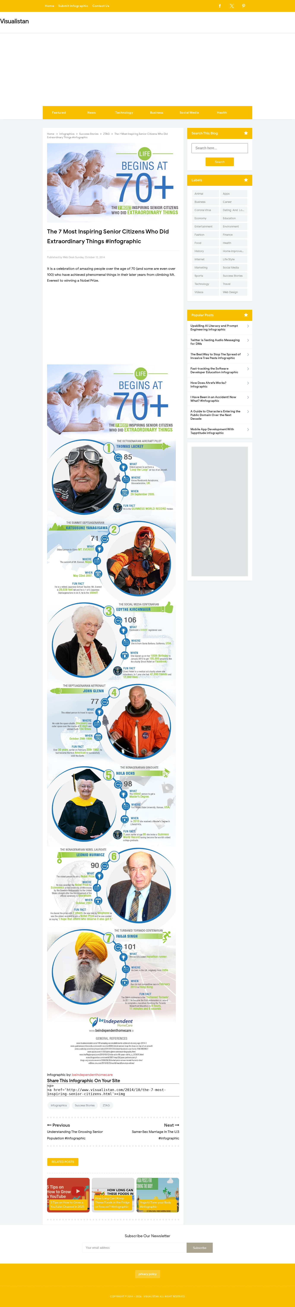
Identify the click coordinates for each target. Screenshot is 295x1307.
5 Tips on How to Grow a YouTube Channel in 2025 (67, 1205)
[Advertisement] (147, 73)
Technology (124, 112)
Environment (231, 226)
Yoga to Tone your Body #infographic (155, 1205)
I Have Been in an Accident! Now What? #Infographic (213, 399)
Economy (200, 218)
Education (229, 218)
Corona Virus (203, 210)
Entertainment (204, 226)
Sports (199, 276)
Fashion (199, 235)
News (91, 112)
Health (222, 112)
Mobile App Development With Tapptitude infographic (212, 431)
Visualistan (151, 1296)
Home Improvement (235, 251)
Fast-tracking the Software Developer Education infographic (214, 370)
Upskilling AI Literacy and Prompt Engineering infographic (214, 327)
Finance (228, 235)
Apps (226, 193)
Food (198, 243)
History (199, 251)
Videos (199, 292)
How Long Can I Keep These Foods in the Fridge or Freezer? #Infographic (112, 1203)
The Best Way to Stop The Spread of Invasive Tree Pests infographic (215, 356)
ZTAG (106, 1105)
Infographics (59, 1105)
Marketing (201, 267)
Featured (59, 112)
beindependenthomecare (92, 1075)
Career (227, 202)
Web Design (230, 292)
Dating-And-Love (234, 210)
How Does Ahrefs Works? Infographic (208, 384)
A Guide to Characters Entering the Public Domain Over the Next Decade (215, 415)
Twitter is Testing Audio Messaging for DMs (215, 342)
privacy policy (148, 1274)
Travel (226, 284)
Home (49, 6)
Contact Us (100, 6)
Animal (199, 193)
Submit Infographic (73, 6)
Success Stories (85, 1105)
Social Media (189, 112)
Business (156, 112)
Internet (200, 259)
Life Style (229, 259)
